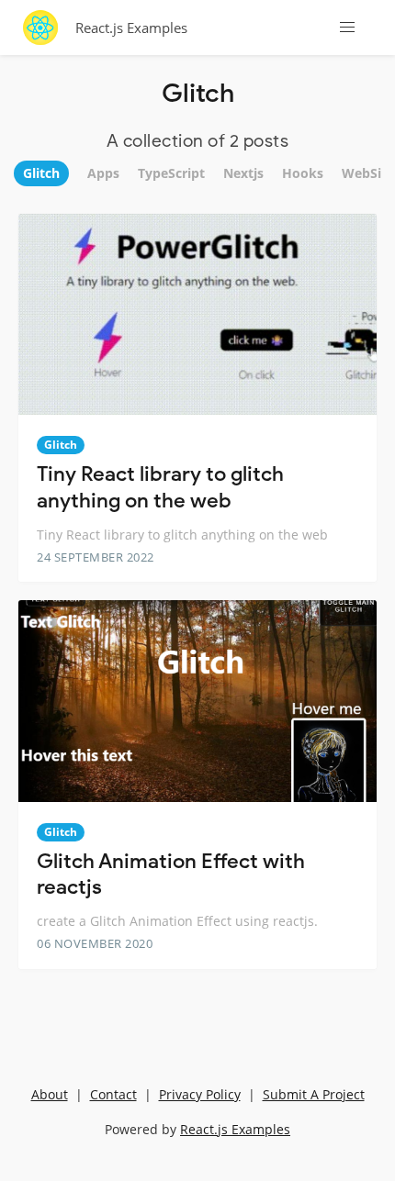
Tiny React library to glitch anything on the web (160, 487)
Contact (113, 1094)
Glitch (60, 444)
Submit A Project (314, 1094)
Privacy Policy (200, 1094)
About (49, 1094)
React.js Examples (131, 27)
